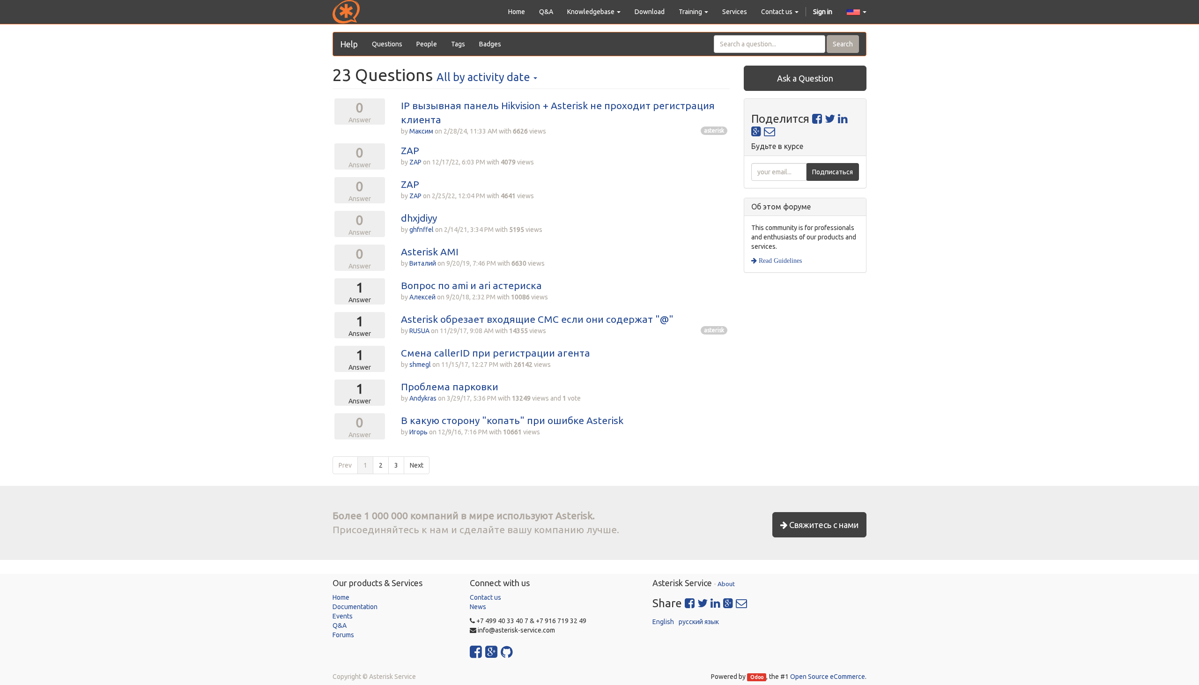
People (426, 44)
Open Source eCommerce (827, 676)
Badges (490, 44)
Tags (458, 44)
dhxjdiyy (419, 217)
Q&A (340, 625)
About (726, 584)
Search (843, 44)
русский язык (699, 621)
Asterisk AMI (430, 251)
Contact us (485, 597)
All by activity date (485, 77)
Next (416, 465)
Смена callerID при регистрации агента (495, 352)
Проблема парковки (449, 386)
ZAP (410, 150)
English (663, 621)
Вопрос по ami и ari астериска (471, 285)
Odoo (756, 677)
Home (341, 597)
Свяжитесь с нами (823, 524)
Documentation (355, 607)
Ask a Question (805, 78)
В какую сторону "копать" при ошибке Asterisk (512, 420)
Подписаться (832, 172)
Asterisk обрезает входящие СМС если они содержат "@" (537, 319)
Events (343, 616)
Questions (387, 44)
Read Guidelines (779, 260)
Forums (343, 635)
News (478, 607)
